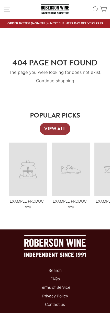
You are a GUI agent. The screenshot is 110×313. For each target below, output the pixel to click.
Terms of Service (55, 287)
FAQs (55, 278)
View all (55, 128)
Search (55, 270)
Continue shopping (55, 80)
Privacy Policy (55, 296)
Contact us (55, 304)
